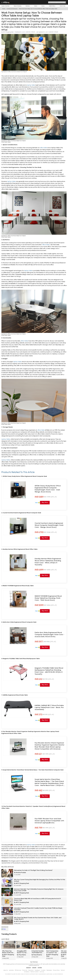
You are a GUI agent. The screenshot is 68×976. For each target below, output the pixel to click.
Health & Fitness (52, 5)
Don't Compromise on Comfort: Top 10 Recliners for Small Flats (52, 951)
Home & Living (62, 5)
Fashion (35, 5)
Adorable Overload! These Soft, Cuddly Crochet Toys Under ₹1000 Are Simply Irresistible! (38, 908)
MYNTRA (40, 967)
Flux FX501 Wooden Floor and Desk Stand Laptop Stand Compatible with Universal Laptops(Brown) (49, 821)
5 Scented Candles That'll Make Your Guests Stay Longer (38, 951)
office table (43, 147)
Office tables (46, 244)
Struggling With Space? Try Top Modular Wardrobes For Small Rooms (23, 951)
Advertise (11, 970)
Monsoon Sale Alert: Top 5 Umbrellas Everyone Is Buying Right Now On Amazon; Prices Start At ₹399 (39, 889)
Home (3, 8)
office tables (24, 341)
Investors (43, 970)
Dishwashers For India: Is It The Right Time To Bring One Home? (33, 870)
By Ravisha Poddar (20, 872)
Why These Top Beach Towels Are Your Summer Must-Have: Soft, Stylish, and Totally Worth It (37, 918)
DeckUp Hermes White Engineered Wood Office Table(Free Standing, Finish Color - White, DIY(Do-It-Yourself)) (48, 562)
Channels (24, 970)
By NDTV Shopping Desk (7, 32)
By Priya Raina (21, 955)
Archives (42, 971)
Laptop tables (5, 439)
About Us (5, 970)
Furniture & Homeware (12, 8)
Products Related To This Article (18, 472)
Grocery (43, 5)
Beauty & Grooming (17, 5)
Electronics (28, 5)
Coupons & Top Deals (5, 5)
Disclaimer (31, 970)
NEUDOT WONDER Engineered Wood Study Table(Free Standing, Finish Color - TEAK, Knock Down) (48, 598)
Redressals (49, 970)
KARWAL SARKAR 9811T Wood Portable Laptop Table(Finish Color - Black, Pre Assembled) (49, 707)
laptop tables (11, 181)
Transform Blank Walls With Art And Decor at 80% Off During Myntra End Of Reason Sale (37, 899)
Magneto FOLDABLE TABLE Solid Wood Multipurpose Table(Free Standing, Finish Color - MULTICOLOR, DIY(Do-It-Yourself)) (49, 671)
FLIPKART (34, 967)
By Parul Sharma (37, 955)
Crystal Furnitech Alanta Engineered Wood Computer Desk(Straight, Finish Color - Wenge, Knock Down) (49, 525)
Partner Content (34, 971)
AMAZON (28, 967)
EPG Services (18, 970)
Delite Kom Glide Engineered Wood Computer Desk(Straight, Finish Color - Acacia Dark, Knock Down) (49, 634)
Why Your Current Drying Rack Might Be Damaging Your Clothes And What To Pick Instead (39, 880)
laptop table (31, 85)
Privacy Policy (56, 970)
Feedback (37, 970)
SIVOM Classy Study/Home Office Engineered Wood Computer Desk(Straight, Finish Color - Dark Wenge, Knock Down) (48, 489)
